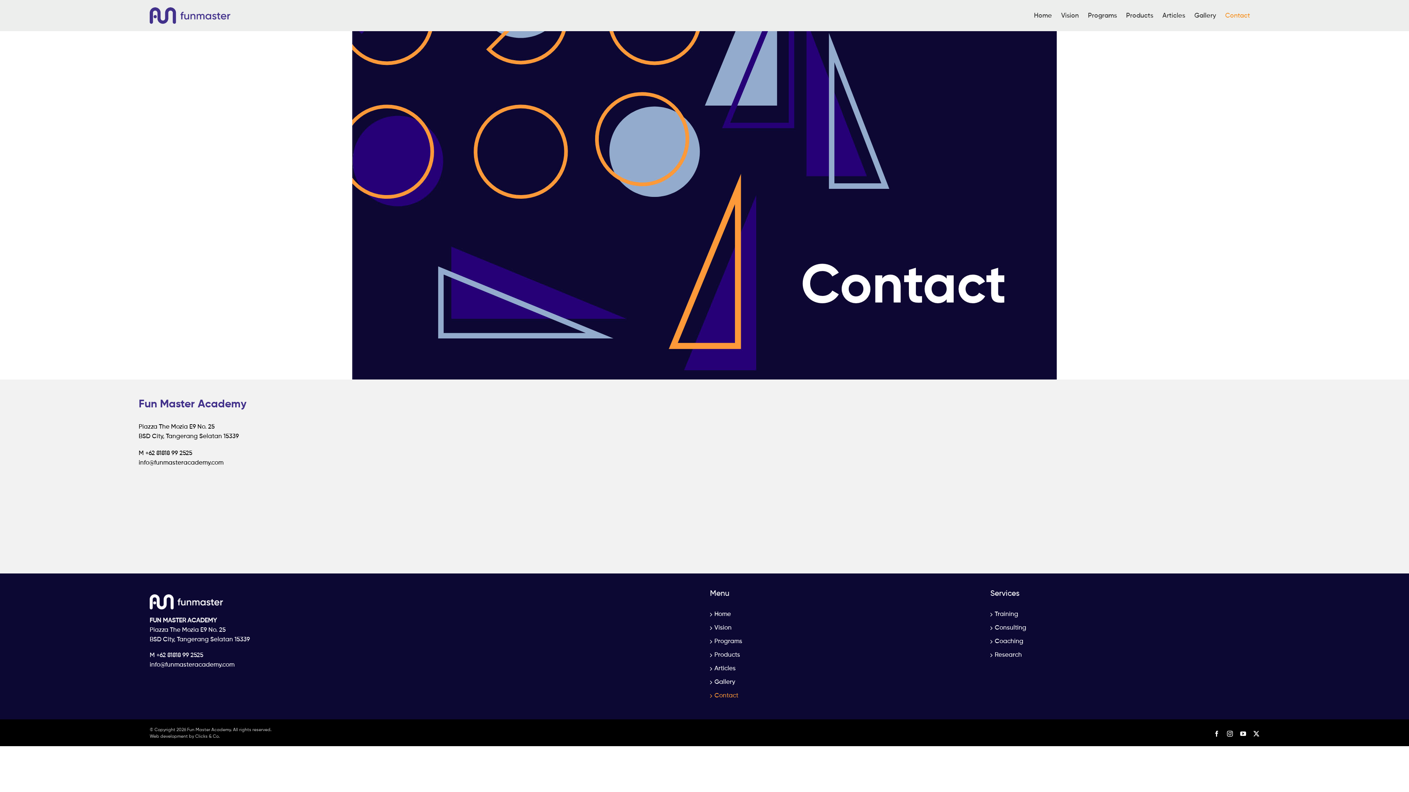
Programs (728, 641)
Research (1008, 655)
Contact (726, 696)
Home (722, 614)
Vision (723, 628)
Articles (725, 669)
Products (727, 655)
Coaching (1009, 641)
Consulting (1010, 628)
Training (1006, 614)
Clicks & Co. (207, 736)
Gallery (724, 682)
